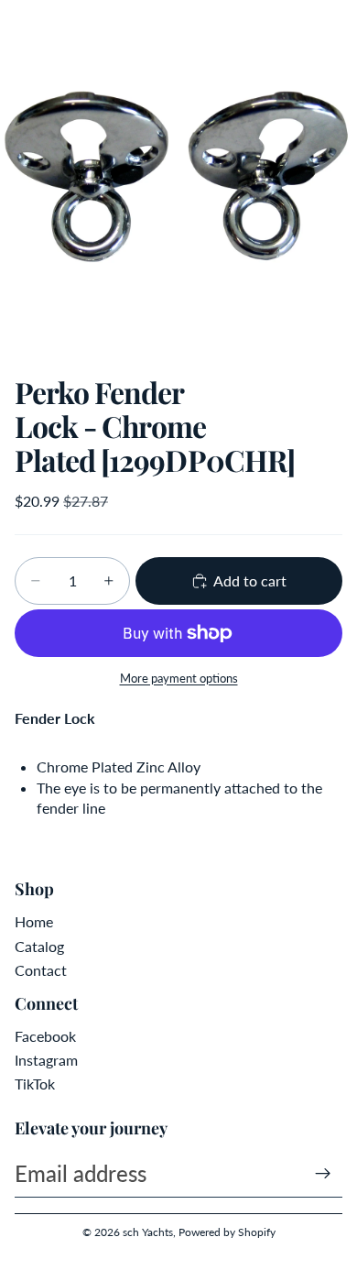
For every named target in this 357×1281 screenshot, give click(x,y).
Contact (41, 970)
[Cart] (335, 27)
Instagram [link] (46, 1059)
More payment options (179, 678)
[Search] (60, 27)
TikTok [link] (35, 1083)
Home (34, 921)
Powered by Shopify (227, 1232)
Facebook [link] (45, 1036)
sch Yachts (148, 1232)
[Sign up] (323, 1174)
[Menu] (21, 27)
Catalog (39, 946)
